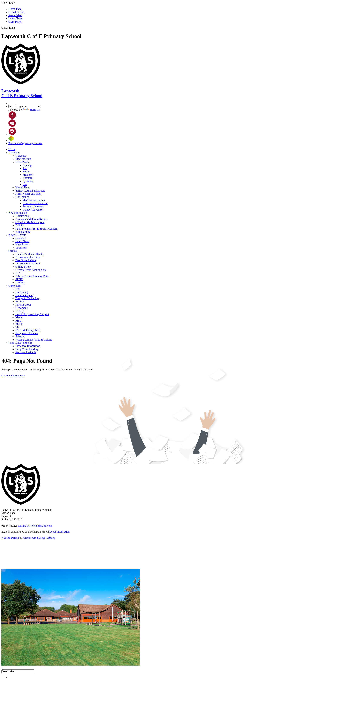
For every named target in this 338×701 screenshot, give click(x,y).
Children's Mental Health (29, 253)
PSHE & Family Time (27, 330)
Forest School (23, 304)
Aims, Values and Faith (28, 193)
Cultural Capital (24, 295)
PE (17, 326)
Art (17, 288)
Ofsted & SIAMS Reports (29, 222)
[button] (16, 27)
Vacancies (21, 247)
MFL (18, 320)
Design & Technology (27, 298)
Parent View (15, 15)
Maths (18, 317)
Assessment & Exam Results (31, 219)
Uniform (20, 282)
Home (11, 149)
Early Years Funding (26, 349)
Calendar (20, 238)
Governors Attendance (35, 203)
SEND (19, 279)
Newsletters (22, 244)
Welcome (20, 155)
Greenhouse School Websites (39, 537)
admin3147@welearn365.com (35, 525)
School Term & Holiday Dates (32, 276)
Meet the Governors (34, 200)
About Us (13, 152)
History (19, 311)
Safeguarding (22, 231)
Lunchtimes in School (27, 263)
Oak (25, 184)
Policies (19, 225)
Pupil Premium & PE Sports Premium (36, 228)
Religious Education (26, 333)
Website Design (10, 537)
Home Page (14, 8)
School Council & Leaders (30, 190)
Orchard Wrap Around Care (30, 269)
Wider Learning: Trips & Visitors (33, 339)
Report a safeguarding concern (25, 143)
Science (19, 336)
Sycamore (28, 181)
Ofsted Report (16, 12)
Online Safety (23, 266)
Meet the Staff (23, 158)
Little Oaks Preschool (20, 342)
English (19, 301)
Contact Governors (33, 209)
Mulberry (28, 174)
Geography (21, 307)
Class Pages (15, 21)
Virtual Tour (22, 187)
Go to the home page (13, 375)
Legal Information (59, 531)
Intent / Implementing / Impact (32, 314)
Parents (12, 250)
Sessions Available (25, 352)
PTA (18, 272)
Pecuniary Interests (33, 206)
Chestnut (27, 177)
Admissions (22, 215)
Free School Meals (25, 260)
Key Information (17, 212)
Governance (22, 196)
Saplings (27, 165)
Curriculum (14, 285)
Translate (35, 109)
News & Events (17, 234)
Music (18, 323)
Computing (21, 292)
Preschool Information (27, 345)
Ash (25, 168)
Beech (26, 171)
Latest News (15, 18)
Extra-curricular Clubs (27, 257)
